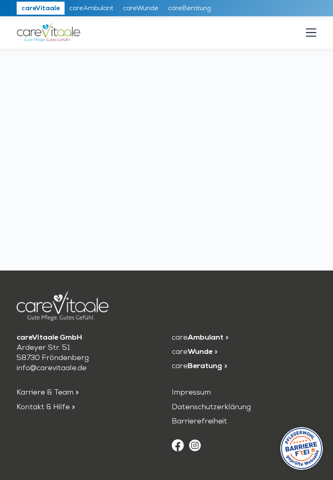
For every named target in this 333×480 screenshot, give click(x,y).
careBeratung (189, 8)
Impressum (191, 393)
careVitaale (41, 8)
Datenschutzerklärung (211, 407)
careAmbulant (91, 8)
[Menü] (311, 32)
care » (200, 338)
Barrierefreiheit (199, 421)
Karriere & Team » (48, 393)
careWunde (140, 8)
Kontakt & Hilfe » (46, 407)
